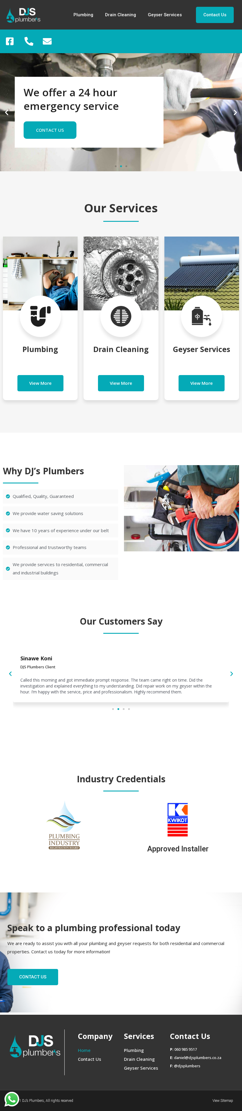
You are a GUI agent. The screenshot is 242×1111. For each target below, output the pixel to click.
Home (84, 1050)
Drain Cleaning (120, 14)
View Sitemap (222, 1101)
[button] (215, 15)
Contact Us (89, 1059)
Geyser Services (165, 14)
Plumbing (83, 14)
